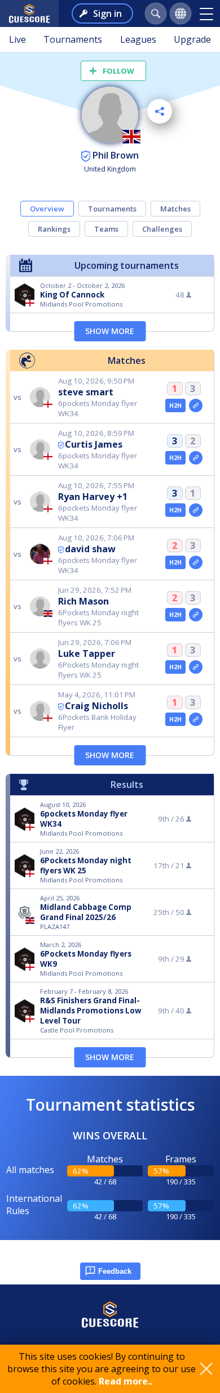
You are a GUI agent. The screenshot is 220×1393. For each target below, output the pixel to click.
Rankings (54, 229)
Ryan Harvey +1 (92, 496)
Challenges (162, 229)
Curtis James (93, 444)
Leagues (138, 39)
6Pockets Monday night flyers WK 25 (85, 865)
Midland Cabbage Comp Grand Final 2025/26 (85, 912)
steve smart (85, 392)
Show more (109, 331)
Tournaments (72, 39)
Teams (106, 229)
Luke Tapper (86, 653)
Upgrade (192, 39)
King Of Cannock (72, 295)
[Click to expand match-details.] (196, 405)
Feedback (114, 1271)
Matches (175, 209)
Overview (47, 209)
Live (17, 39)
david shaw (90, 549)
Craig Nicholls (96, 706)
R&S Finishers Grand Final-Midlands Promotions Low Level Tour (90, 1010)
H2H (175, 405)
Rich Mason (83, 601)
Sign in (107, 13)
